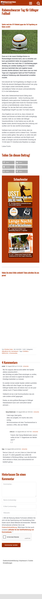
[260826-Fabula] (20, 209)
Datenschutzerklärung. (9, 527)
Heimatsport (14, 351)
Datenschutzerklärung (10, 561)
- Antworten (25, 366)
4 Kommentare (13, 353)
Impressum (23, 561)
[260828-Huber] (20, 234)
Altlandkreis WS (6, 351)
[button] (8, 162)
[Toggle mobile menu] (31, 3)
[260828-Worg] (20, 183)
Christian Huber (8, 349)
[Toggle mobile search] (38, 3)
